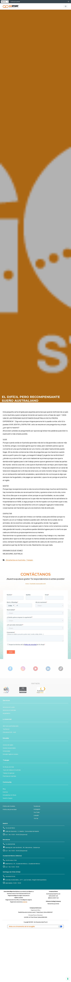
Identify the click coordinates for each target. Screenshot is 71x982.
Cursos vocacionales (9, 748)
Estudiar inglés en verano (10, 754)
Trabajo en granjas (8, 773)
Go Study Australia (15, 1)
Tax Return (6, 729)
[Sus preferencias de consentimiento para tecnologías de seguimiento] (68, 979)
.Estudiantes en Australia (15, 560)
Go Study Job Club (8, 767)
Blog (4, 789)
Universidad (6, 751)
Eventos (5, 792)
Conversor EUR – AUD (9, 732)
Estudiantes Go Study (9, 795)
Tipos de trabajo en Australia (12, 770)
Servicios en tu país (9, 707)
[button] (68, 1)
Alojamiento (6, 713)
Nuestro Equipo (7, 798)
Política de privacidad (9, 809)
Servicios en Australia (9, 710)
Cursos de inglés (8, 745)
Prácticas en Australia (9, 776)
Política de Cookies (9, 806)
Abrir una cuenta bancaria (10, 726)
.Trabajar (29, 560)
